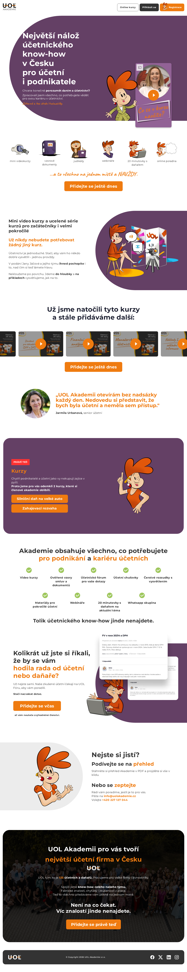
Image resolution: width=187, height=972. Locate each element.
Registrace (175, 7)
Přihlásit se (149, 7)
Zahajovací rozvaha (39, 508)
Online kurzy (128, 7)
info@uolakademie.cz (120, 796)
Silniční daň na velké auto (39, 499)
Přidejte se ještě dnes (93, 186)
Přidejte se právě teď (93, 924)
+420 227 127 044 (115, 800)
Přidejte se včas (37, 705)
